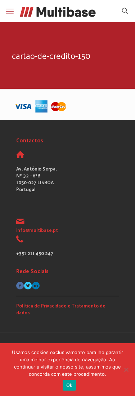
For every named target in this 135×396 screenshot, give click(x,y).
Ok (69, 385)
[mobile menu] (10, 11)
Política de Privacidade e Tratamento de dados (60, 309)
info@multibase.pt (37, 230)
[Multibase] (57, 11)
